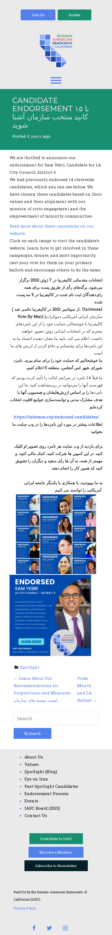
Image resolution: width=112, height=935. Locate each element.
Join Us (38, 14)
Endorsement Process (46, 793)
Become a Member (56, 852)
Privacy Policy (25, 908)
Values (31, 764)
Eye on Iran (36, 779)
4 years (34, 136)
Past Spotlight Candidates (51, 786)
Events (31, 800)
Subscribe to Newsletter (56, 865)
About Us (33, 757)
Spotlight (29, 667)
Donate (74, 14)
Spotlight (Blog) (40, 771)
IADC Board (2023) (42, 808)
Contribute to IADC (56, 838)
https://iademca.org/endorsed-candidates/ (56, 416)
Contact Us (35, 815)
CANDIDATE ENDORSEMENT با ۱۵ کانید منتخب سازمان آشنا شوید (50, 112)
